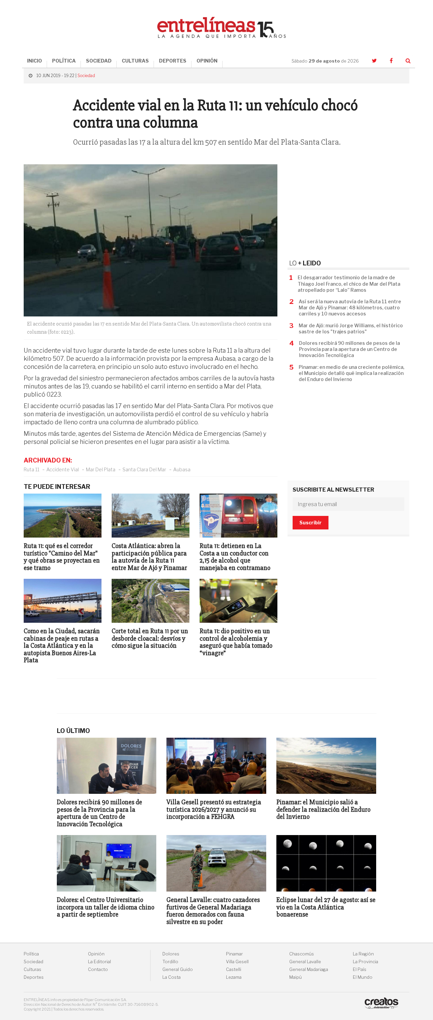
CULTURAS (135, 61)
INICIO (34, 61)
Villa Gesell (237, 961)
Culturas (32, 969)
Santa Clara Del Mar (144, 469)
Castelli (233, 969)
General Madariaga (308, 969)
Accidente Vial (62, 469)
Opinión (96, 953)
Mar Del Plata (100, 469)
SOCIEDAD (99, 61)
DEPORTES (172, 61)
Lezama (234, 977)
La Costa (171, 977)
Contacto (98, 969)
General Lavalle (305, 961)
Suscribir (310, 522)
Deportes (34, 977)
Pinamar (234, 953)
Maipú (295, 977)
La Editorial (99, 961)
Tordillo (170, 961)
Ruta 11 (31, 469)
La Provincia (365, 961)
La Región (363, 953)
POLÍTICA (64, 61)
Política (31, 953)
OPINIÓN (207, 61)
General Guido (177, 969)
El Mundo (362, 977)
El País (359, 969)
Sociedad (86, 75)
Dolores (170, 953)
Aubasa (181, 469)
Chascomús (301, 953)
